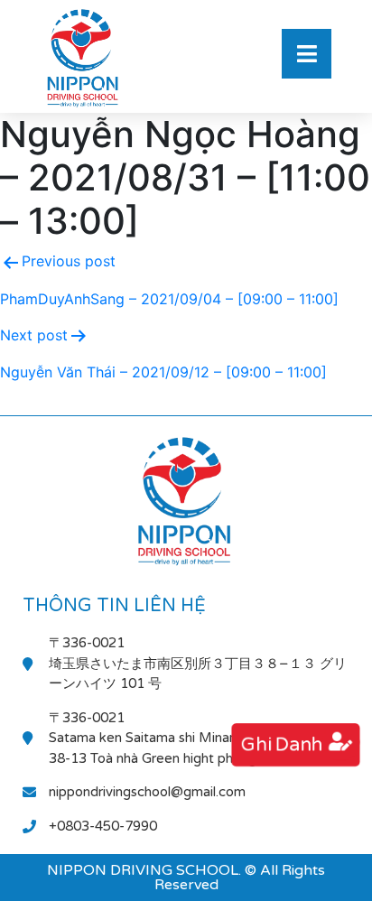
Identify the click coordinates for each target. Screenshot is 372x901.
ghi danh (281, 745)
